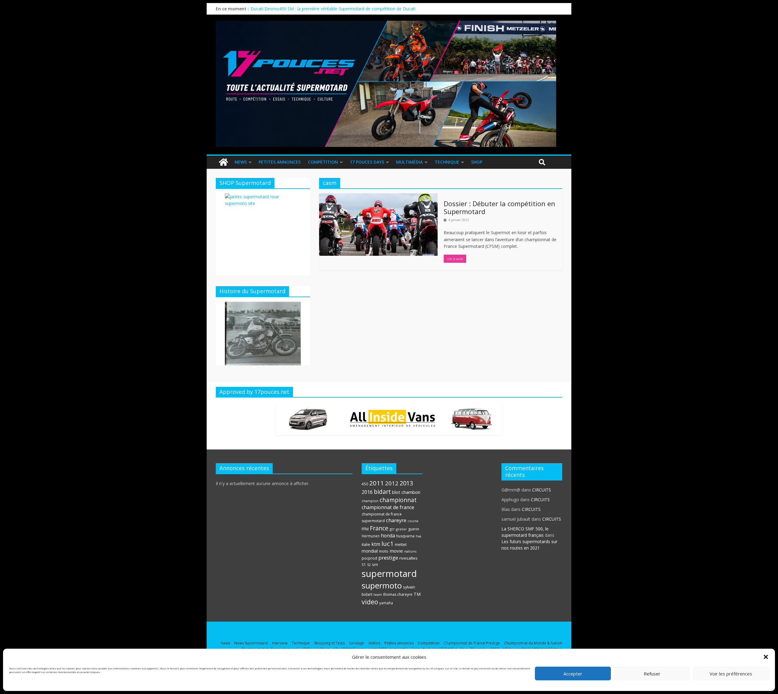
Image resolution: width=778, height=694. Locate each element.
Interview (279, 643)
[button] (766, 657)
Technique (447, 162)
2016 (367, 492)
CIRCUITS (541, 490)
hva (418, 536)
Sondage (356, 643)
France (379, 528)
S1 (364, 564)
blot (396, 492)
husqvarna (405, 536)
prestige (388, 557)
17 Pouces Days (367, 162)
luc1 (387, 543)
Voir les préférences (731, 674)
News (241, 162)
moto (383, 551)
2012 (391, 483)
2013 (406, 483)
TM (417, 594)
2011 (376, 483)
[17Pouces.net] (223, 162)
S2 (369, 565)
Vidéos (374, 643)
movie (396, 551)
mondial (370, 551)
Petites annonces (280, 162)
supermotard (389, 573)
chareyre (396, 520)
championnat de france (388, 507)
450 (365, 483)
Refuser (652, 674)
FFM (365, 529)
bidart (382, 492)
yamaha (386, 602)
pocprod (369, 558)
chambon (410, 492)
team (378, 594)
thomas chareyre (397, 594)
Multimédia (409, 162)
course (413, 521)
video (370, 601)
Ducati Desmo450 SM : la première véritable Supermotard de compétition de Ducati (332, 9)
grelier (401, 529)
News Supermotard (251, 643)
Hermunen (371, 535)
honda (388, 535)
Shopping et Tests (329, 643)
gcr (392, 528)
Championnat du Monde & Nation (533, 643)
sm (375, 564)
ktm (375, 544)
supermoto (382, 585)
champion (370, 500)
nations (410, 551)
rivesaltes (408, 558)
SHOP (476, 162)
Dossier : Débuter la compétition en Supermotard (499, 207)
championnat (398, 500)
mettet (401, 544)
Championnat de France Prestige (472, 643)
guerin (413, 529)
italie (366, 544)
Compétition (323, 162)
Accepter (572, 674)
